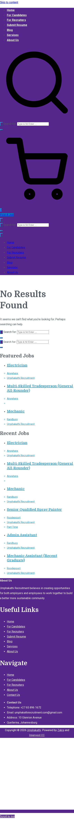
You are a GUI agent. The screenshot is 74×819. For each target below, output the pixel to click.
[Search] (1, 124)
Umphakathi (34, 730)
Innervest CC (37, 735)
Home (11, 10)
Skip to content (9, 2)
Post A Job (7, 214)
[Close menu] (1, 235)
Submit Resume (17, 25)
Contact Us (13, 695)
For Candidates (17, 15)
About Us (13, 40)
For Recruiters (16, 20)
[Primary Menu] (1, 220)
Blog (10, 30)
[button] (1, 129)
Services (13, 35)
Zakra (60, 730)
